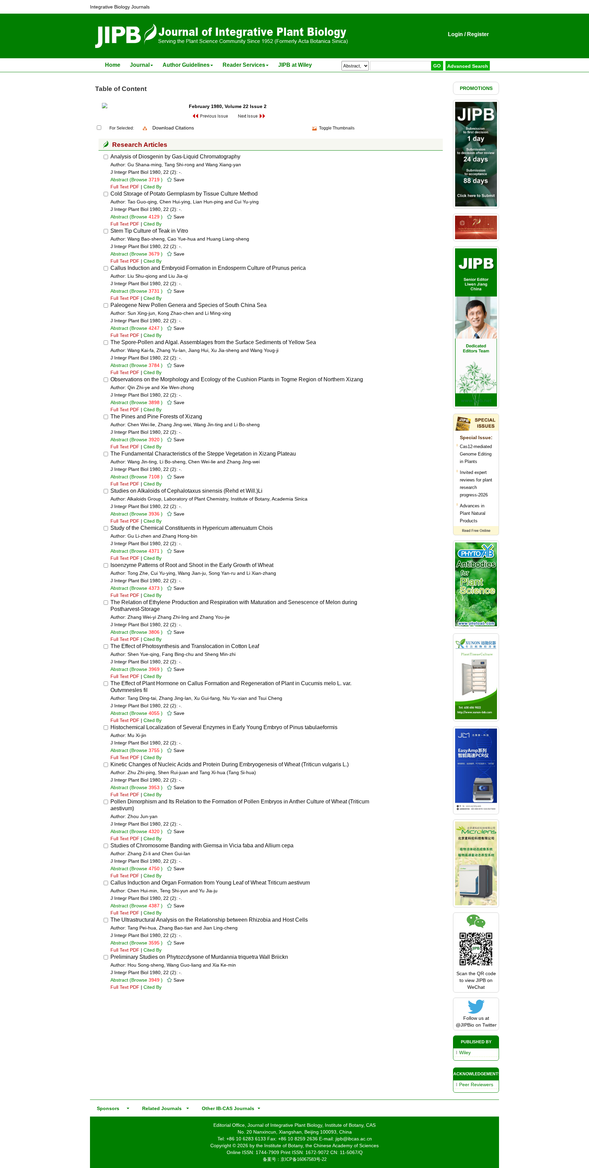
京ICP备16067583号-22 (304, 1159)
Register (478, 34)
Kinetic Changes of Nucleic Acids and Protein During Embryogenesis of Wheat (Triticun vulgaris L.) (229, 764)
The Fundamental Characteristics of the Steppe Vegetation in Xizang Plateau (203, 454)
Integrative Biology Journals (120, 7)
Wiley (465, 1052)
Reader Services (244, 65)
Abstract (119, 179)
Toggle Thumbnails (336, 128)
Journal (140, 65)
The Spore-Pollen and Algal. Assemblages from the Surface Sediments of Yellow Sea (213, 342)
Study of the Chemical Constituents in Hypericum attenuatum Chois (191, 528)
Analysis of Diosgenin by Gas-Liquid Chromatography (175, 156)
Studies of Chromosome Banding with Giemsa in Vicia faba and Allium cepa (201, 845)
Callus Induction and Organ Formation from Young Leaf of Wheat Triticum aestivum (210, 883)
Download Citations (173, 127)
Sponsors (106, 1108)
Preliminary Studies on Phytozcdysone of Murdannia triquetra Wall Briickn (199, 957)
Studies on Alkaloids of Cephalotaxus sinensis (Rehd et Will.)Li (186, 491)
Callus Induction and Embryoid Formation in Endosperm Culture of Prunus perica (208, 268)
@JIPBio (465, 1025)
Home (112, 65)
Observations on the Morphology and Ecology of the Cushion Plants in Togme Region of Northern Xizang (236, 379)
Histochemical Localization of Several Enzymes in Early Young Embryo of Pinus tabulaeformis (223, 727)
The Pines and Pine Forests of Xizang (156, 416)
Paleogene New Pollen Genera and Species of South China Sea (188, 305)
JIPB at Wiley (295, 65)
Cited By (153, 186)
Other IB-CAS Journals (226, 1108)
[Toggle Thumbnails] (314, 128)
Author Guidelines (186, 65)
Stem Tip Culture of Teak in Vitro (149, 231)
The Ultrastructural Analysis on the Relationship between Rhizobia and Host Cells (209, 920)
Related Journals (160, 1108)
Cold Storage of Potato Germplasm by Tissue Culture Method (184, 194)
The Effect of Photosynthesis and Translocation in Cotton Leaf (184, 646)
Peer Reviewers (476, 1084)
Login (455, 34)
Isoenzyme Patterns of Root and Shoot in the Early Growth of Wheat (191, 565)
